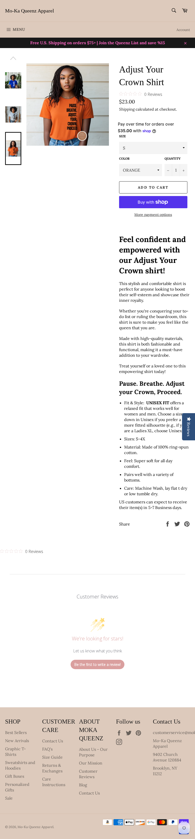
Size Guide (52, 757)
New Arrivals (17, 740)
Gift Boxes (14, 776)
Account (183, 29)
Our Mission (90, 763)
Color (124, 158)
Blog (83, 784)
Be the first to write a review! (97, 664)
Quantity (173, 158)
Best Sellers (16, 732)
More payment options (153, 214)
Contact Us (52, 740)
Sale (9, 798)
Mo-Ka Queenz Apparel (29, 10)
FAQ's (47, 749)
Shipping (127, 109)
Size (122, 136)
